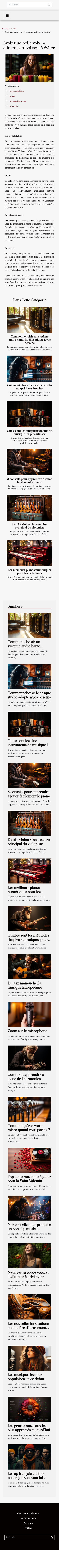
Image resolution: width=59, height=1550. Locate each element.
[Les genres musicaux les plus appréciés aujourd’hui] (29, 1409)
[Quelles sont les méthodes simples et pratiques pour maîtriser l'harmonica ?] (29, 919)
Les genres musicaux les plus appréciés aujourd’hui (29, 1428)
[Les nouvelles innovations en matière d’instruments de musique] (29, 1307)
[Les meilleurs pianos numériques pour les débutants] (29, 553)
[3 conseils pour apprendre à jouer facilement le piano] (29, 462)
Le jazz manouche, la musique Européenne (25, 985)
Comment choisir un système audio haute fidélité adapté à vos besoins (30, 340)
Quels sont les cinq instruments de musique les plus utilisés (29, 432)
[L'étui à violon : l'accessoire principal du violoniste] (29, 508)
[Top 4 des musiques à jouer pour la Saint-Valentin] (29, 1160)
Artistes (28, 1523)
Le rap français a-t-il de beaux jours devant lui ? (27, 1475)
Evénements (28, 1518)
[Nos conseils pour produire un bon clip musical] (29, 1208)
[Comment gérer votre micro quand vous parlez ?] (29, 1109)
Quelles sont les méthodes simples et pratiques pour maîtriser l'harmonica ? (28, 939)
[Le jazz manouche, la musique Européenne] (29, 967)
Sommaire (13, 86)
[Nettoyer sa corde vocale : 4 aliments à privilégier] (29, 1256)
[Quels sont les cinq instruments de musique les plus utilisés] (29, 414)
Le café (12, 96)
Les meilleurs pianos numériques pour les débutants (29, 571)
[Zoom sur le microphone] (29, 1014)
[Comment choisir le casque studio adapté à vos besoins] (29, 369)
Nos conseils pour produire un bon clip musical (29, 1226)
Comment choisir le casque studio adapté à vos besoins (29, 387)
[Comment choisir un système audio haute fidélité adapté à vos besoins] (29, 320)
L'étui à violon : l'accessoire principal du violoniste (29, 526)
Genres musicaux (28, 1513)
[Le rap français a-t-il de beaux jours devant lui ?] (29, 1457)
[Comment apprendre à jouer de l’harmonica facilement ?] (29, 1058)
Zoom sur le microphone (27, 1031)
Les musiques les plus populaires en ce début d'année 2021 (26, 1379)
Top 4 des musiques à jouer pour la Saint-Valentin (29, 1179)
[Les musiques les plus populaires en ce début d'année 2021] (29, 1358)
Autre (13, 29)
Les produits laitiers (17, 91)
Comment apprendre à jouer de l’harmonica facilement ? (26, 1078)
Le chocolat (14, 106)
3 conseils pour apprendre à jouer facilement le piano (29, 480)
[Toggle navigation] (7, 15)
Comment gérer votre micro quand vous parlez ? (29, 1128)
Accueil (5, 29)
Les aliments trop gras (18, 101)
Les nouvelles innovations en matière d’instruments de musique (28, 1327)
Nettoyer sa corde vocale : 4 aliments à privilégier (28, 1274)
